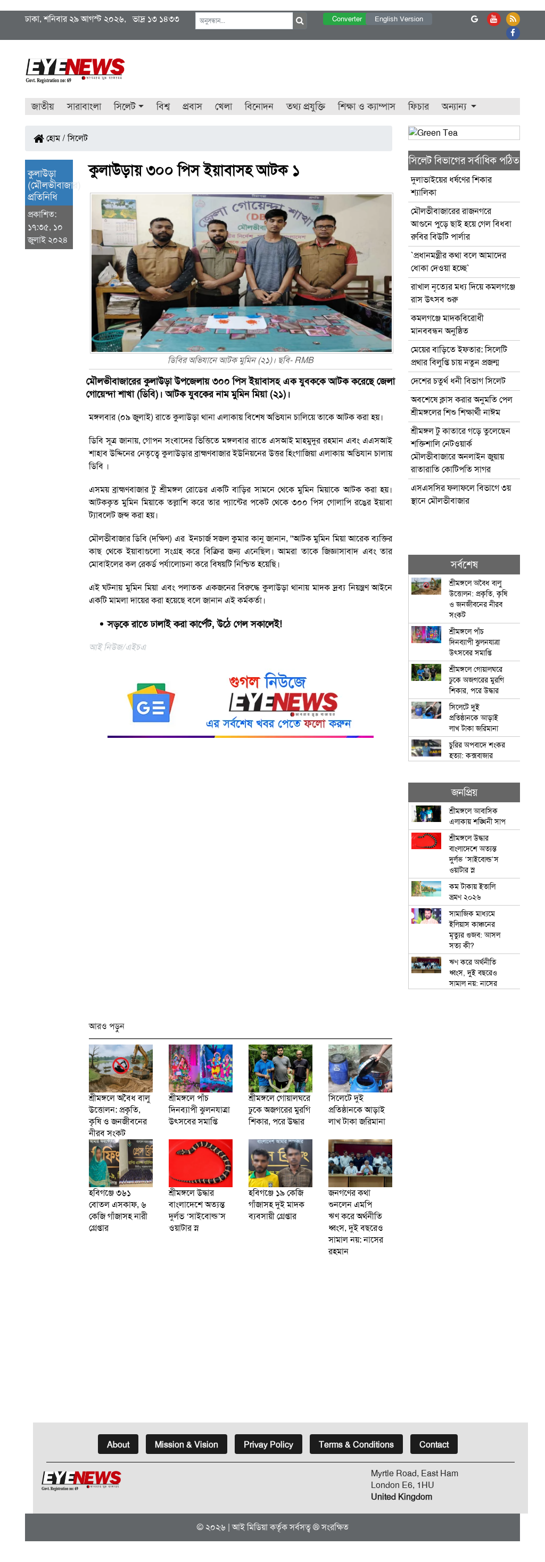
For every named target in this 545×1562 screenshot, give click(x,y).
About (118, 1444)
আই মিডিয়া (250, 1527)
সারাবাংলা (84, 106)
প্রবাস (192, 106)
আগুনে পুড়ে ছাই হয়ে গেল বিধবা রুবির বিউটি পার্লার (461, 223)
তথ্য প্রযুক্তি (305, 106)
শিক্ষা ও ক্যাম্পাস (366, 106)
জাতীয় (42, 106)
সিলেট (78, 138)
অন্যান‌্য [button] (455, 106)
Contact (434, 1444)
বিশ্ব (163, 106)
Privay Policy (268, 1444)
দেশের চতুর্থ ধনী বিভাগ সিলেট (458, 381)
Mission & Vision (186, 1444)
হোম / (54, 138)
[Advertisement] (240, 884)
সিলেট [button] (125, 106)
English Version (399, 18)
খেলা (223, 106)
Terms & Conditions (356, 1444)
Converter (347, 18)
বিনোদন (259, 106)
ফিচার (418, 106)
